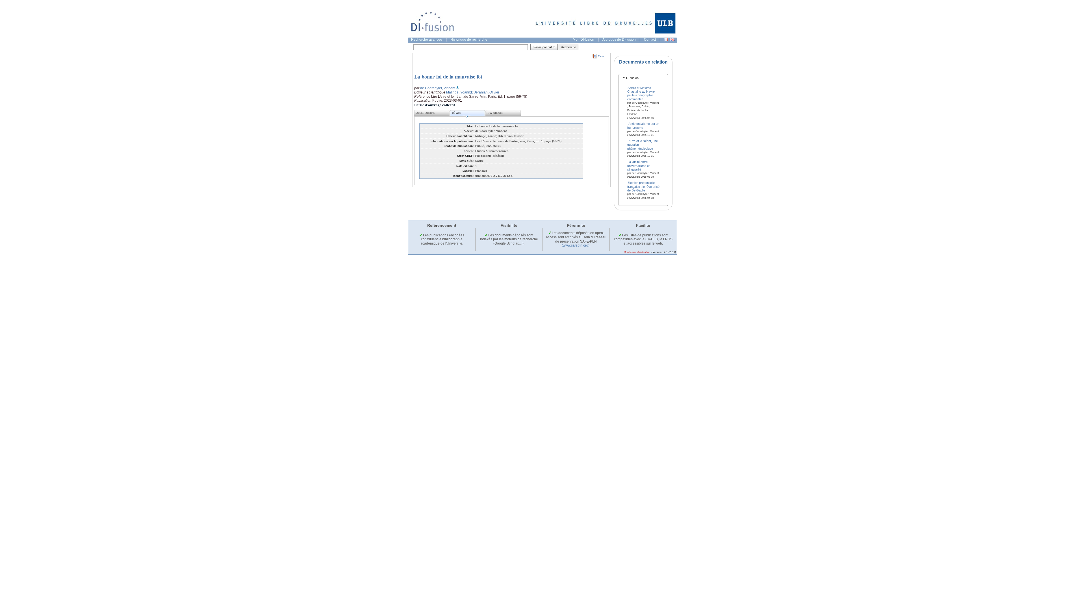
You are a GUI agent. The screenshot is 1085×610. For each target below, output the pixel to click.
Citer (601, 56)
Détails (456, 113)
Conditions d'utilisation (637, 252)
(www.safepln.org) (575, 245)
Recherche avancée (426, 40)
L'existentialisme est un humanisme (643, 125)
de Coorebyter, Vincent (437, 88)
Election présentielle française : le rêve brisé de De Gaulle (643, 186)
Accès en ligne (425, 113)
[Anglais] (672, 40)
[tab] (643, 78)
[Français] (666, 40)
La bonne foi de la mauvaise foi (448, 76)
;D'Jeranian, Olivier (484, 92)
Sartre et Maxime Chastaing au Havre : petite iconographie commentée (641, 93)
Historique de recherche (468, 40)
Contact (650, 40)
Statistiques (495, 113)
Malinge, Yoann (458, 92)
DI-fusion (632, 78)
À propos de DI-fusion (619, 40)
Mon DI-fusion (583, 40)
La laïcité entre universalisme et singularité (638, 165)
